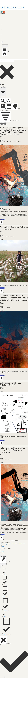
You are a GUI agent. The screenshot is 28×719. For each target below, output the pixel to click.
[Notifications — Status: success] (2, 42)
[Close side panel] (0, 567)
